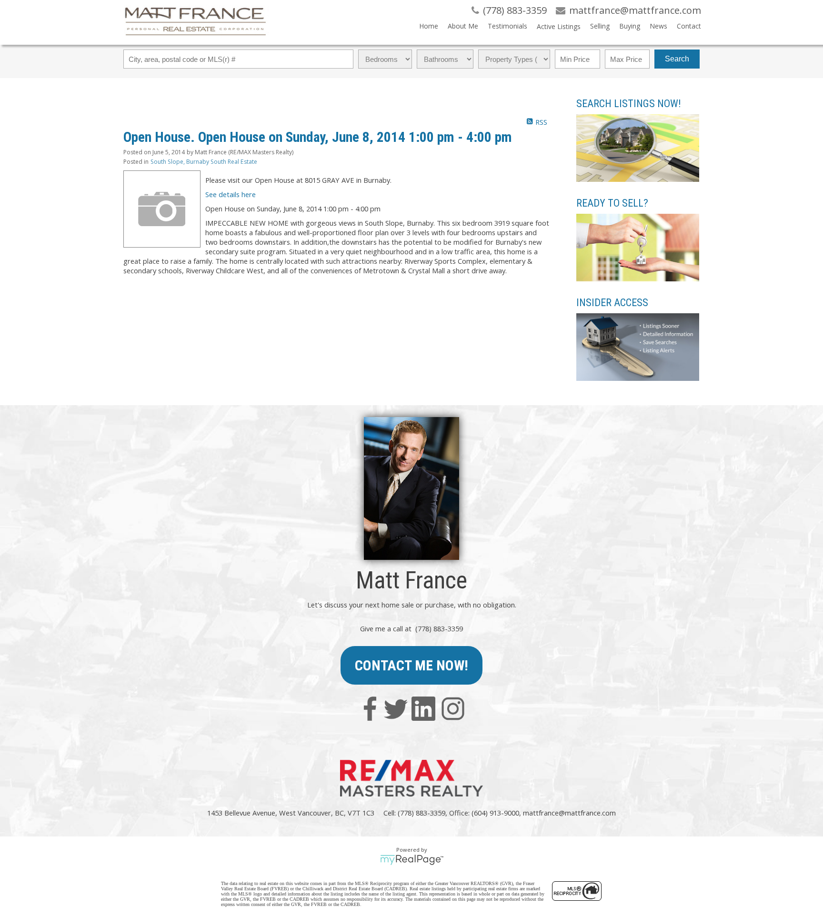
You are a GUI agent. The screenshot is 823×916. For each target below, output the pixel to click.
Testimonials (507, 25)
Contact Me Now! (411, 665)
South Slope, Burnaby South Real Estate (204, 162)
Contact (689, 25)
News (658, 25)
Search (677, 59)
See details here (230, 194)
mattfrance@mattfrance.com (569, 812)
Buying (629, 25)
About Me (463, 25)
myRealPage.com (412, 859)
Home (428, 25)
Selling (600, 25)
